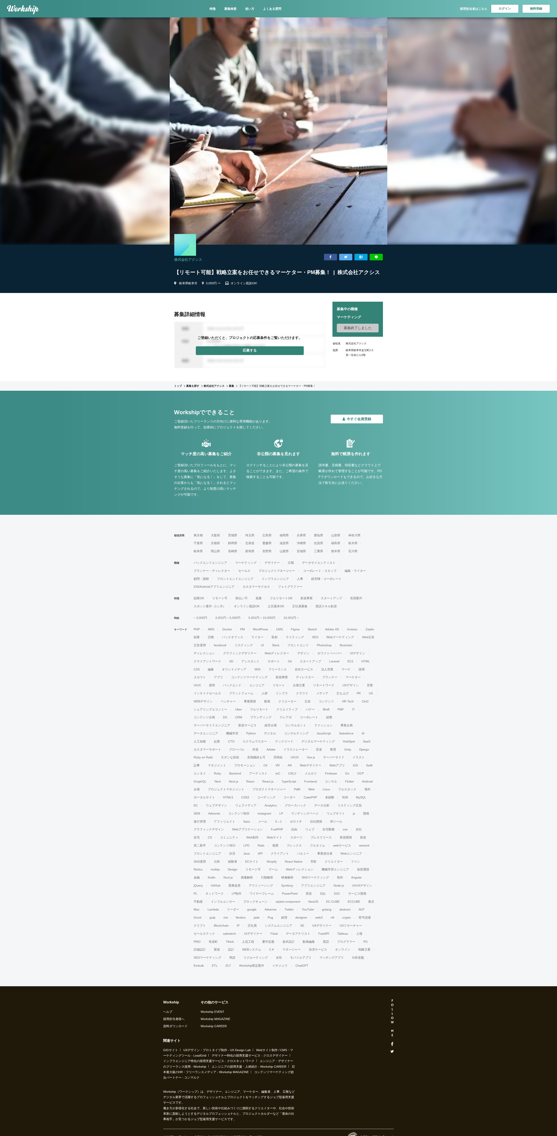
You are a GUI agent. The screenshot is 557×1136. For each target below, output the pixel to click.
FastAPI (323, 933)
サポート (274, 661)
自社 (359, 829)
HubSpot (349, 741)
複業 (275, 845)
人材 (265, 693)
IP (238, 925)
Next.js (233, 781)
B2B (345, 797)
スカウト (200, 677)
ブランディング (261, 717)
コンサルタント (295, 725)
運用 (212, 685)
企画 (197, 789)
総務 (329, 717)
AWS (211, 629)
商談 (232, 957)
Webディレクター (277, 653)
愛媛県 (267, 543)
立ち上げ (342, 693)
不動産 (198, 901)
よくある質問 (272, 8)
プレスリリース (321, 837)
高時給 (278, 757)
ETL (215, 965)
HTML (365, 661)
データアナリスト (298, 933)
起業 (217, 741)
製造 (217, 949)
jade (257, 917)
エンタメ (200, 773)
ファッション (323, 725)
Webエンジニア (351, 853)
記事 (197, 765)
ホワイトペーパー (329, 653)
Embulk (199, 965)
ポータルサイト (204, 797)
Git (290, 661)
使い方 (249, 8)
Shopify (272, 861)
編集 (211, 669)
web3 (319, 917)
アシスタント (250, 661)
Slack (275, 645)
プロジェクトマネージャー (276, 570)
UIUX (197, 685)
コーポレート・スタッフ (320, 570)
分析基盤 (358, 957)
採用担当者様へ (174, 1019)
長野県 (267, 551)
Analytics (271, 805)
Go (347, 773)
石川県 (352, 551)
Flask (274, 933)
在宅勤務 (328, 829)
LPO (246, 845)
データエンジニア (206, 733)
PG (365, 941)
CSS (197, 669)
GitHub (215, 885)
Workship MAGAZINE (215, 1019)
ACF (362, 909)
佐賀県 (318, 543)
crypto (346, 917)
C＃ (271, 949)
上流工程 (248, 941)
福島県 (335, 543)
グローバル (236, 749)
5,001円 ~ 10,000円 (261, 617)
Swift (369, 765)
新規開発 (346, 837)
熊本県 (335, 551)
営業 (370, 685)
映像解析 (287, 877)
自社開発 (316, 821)
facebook (220, 645)
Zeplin (370, 629)
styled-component (288, 901)
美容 (309, 893)
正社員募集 (299, 606)
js (354, 813)
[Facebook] (392, 1044)
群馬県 (249, 551)
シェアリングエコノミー (210, 709)
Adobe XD (332, 629)
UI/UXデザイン (362, 885)
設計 (231, 949)
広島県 (267, 535)
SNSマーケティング (315, 877)
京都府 (215, 543)
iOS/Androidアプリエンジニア (214, 586)
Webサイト (274, 837)
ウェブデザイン (216, 805)
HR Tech (348, 701)
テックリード (284, 741)
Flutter (349, 781)
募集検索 (230, 8)
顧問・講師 (201, 579)
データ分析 (321, 805)
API (260, 853)
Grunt (197, 917)
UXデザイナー (322, 925)
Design (232, 869)
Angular (356, 877)
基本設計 (288, 941)
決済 (232, 853)
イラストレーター (296, 749)
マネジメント (217, 765)
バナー (310, 709)
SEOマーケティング (207, 957)
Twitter (289, 909)
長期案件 (356, 598)
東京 (371, 901)
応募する (250, 350)
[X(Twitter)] (392, 1051)
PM (242, 629)
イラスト (358, 757)
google (252, 909)
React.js (267, 781)
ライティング (295, 637)
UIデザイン (357, 653)
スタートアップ (331, 598)
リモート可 (219, 598)
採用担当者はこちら (473, 8)
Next (218, 781)
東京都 (198, 535)
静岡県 (232, 543)
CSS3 (245, 797)
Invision (352, 629)
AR (290, 765)
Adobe (271, 749)
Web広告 (368, 637)
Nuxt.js (228, 877)
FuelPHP (277, 829)
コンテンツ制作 (239, 813)
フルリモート (259, 709)
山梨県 (284, 551)
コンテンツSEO (224, 845)
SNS (257, 669)
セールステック (204, 933)
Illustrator (346, 645)
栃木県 (352, 543)
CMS (279, 629)
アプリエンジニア (313, 885)
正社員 (252, 925)
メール (262, 821)
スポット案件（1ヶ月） (210, 606)
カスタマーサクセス (256, 586)
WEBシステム (251, 949)
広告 (308, 701)
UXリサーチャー (351, 925)
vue (345, 829)
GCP (360, 773)
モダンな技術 (230, 757)
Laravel (334, 661)
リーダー (233, 909)
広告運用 (200, 645)
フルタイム (317, 845)
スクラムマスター (255, 741)
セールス (244, 570)
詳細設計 (200, 949)
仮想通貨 (363, 869)
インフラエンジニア (275, 579)
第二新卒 (200, 845)
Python (251, 733)
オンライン (342, 949)
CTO (231, 741)
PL (195, 893)
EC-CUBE (333, 901)
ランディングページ (305, 813)
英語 (326, 941)
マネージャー (291, 949)
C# (265, 765)
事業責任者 (324, 853)
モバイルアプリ (300, 957)
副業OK (199, 598)
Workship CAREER (214, 1026)
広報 (291, 562)
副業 (197, 637)
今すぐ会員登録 (359, 419)
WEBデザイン (203, 701)
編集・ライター (355, 570)
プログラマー (346, 941)
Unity (347, 749)
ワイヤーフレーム (262, 893)
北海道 (249, 543)
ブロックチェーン (255, 901)
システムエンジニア (278, 925)
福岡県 (284, 535)
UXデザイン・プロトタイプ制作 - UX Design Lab (217, 1050)
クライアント (280, 853)
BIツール (336, 821)
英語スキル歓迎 (326, 606)
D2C (337, 893)
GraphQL (200, 781)
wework (364, 845)
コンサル (331, 781)
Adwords (214, 813)
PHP (197, 629)
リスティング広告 (349, 805)
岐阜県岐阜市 (188, 283)
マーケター (353, 677)
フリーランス (277, 669)
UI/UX (295, 757)
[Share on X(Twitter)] (345, 257)
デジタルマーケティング (318, 741)
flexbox (241, 917)
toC (277, 773)
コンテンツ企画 (204, 717)
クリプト (200, 925)
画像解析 (247, 877)
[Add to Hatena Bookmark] (360, 257)
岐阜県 (198, 551)
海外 (367, 789)
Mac (197, 909)
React (250, 781)
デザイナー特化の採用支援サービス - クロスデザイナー (250, 1055)
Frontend (310, 781)
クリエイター (334, 861)
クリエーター (287, 701)
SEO (315, 637)
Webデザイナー (310, 765)
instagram (264, 813)
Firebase (331, 773)
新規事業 (306, 598)
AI (363, 733)
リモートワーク (323, 685)
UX (371, 693)
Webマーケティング (340, 637)
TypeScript (289, 781)
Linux (326, 789)
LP (281, 813)
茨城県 (232, 535)
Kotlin (211, 877)
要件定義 (268, 941)
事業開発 (250, 701)
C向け (292, 773)
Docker (227, 629)
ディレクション (204, 653)
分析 (217, 861)
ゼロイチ (296, 821)
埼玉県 (249, 535)
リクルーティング (255, 957)
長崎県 (232, 551)
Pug (270, 917)
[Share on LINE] (376, 257)
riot (225, 917)
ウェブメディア (246, 805)
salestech (229, 933)
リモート (279, 685)
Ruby (217, 773)
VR (277, 765)
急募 (259, 598)
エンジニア (257, 685)
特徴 (213, 8)
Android (367, 781)
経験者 (232, 861)
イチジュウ (279, 965)
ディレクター (305, 677)
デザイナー (272, 562)
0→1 (278, 821)
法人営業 (327, 669)
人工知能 (200, 741)
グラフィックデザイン (209, 829)
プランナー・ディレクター (212, 570)
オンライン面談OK (247, 606)
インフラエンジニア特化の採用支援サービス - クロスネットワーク (208, 1061)
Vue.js (311, 757)
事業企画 (347, 725)
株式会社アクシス (188, 259)
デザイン (303, 653)
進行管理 (200, 821)
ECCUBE (354, 901)
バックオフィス (232, 637)
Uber (238, 709)
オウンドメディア (234, 669)
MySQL (361, 797)
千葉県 (198, 543)
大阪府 (215, 535)
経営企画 (271, 725)
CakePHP (310, 797)
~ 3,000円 (200, 617)
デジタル (270, 733)
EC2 (350, 661)
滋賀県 (284, 543)
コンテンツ (326, 701)
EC (196, 805)
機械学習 (232, 733)
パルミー (303, 853)
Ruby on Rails (203, 757)
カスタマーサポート (207, 749)
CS (210, 837)
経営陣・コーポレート (326, 579)
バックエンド (232, 685)
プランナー (329, 677)
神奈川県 (354, 535)
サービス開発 (357, 893)
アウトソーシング (261, 885)
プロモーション (244, 765)
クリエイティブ (287, 709)
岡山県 (215, 551)
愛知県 (318, 535)
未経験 (329, 797)
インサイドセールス (207, 693)
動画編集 (309, 941)
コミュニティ (229, 837)
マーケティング (246, 562)
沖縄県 (301, 543)
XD (231, 661)
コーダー (290, 797)
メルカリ (311, 773)
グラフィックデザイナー (240, 653)
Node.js (339, 885)
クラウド (302, 693)
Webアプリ (337, 765)
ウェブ (309, 829)
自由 (294, 829)
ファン (355, 861)
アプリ (218, 677)
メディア (322, 693)
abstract (345, 909)
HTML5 (228, 797)
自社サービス (304, 669)
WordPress (260, 629)
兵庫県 (301, 535)
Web (311, 789)
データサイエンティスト (319, 562)
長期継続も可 (256, 757)
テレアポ (286, 717)
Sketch (312, 629)
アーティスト (258, 773)
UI (262, 645)
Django (364, 749)
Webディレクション (300, 869)
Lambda (213, 909)
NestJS (313, 901)
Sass (246, 821)
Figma (295, 629)
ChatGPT (301, 965)
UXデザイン (350, 685)
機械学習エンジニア (335, 869)
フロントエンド (298, 645)
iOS (355, 765)
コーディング (266, 797)
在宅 (197, 837)
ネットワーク (214, 893)
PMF (340, 709)
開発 (366, 813)
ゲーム (273, 869)
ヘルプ (167, 1011)
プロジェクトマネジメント (226, 789)
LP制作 (237, 893)
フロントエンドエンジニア (235, 579)
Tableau (342, 933)
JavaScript (324, 733)
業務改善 (234, 885)
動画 (267, 701)
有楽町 (213, 941)
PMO (197, 941)
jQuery (198, 885)
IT (353, 709)
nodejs (215, 869)
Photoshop (324, 645)
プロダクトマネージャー (269, 789)
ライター (257, 637)
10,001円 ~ (291, 617)
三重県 (318, 551)
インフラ (282, 693)
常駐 (313, 861)
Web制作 (252, 837)
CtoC (365, 701)
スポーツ (296, 837)
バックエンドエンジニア (210, 562)
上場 (359, 933)
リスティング (244, 645)
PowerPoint (290, 893)
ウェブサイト (336, 813)
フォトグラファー (290, 586)
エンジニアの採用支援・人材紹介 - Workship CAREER (249, 1066)
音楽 (319, 749)
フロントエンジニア (207, 853)
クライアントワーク (207, 661)
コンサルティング (296, 733)
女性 (279, 957)
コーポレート (309, 717)
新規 (363, 837)
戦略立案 (364, 949)
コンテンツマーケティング (249, 677)
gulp (212, 917)
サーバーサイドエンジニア (212, 725)
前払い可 (241, 598)
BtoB (326, 709)
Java (246, 853)
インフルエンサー (223, 901)
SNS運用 (200, 861)
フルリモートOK (281, 598)
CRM (238, 717)
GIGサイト (170, 1050)
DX (225, 717)
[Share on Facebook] (330, 257)
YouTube (308, 909)
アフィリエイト (224, 821)
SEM (197, 813)
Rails (261, 845)
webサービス (342, 845)
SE (302, 925)
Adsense (271, 909)
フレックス (294, 845)
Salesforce (346, 733)
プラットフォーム (241, 693)
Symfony (287, 885)
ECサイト (251, 861)
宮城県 (301, 551)
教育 (333, 749)
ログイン (505, 8)
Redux (198, 869)
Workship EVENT (212, 1011)
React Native (293, 861)
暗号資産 (365, 917)
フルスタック (347, 789)
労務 (211, 637)
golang (326, 909)
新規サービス (247, 725)
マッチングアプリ (331, 957)
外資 (255, 749)
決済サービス (318, 949)
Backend (235, 773)
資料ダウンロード (175, 1026)
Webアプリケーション (247, 829)
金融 (197, 877)
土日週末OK (276, 606)
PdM (297, 789)
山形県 (335, 535)
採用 (362, 669)
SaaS (366, 741)
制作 (340, 877)
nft (332, 917)
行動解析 (267, 877)
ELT (228, 965)
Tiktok (230, 941)
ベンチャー (228, 701)
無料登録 (536, 8)
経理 (284, 917)
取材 (275, 637)
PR (359, 693)
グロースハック (295, 805)
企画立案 (299, 685)
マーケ (346, 669)
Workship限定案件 (251, 965)
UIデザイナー (253, 933)
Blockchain (221, 925)
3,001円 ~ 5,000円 (227, 617)
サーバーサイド (333, 757)
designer (301, 917)
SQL (323, 893)
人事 (300, 579)
